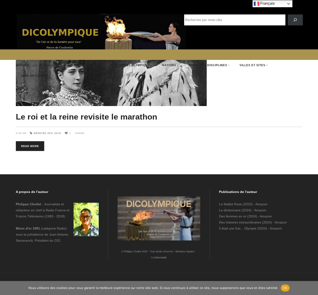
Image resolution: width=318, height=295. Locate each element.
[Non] (312, 288)
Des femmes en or (232, 216)
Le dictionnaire (230, 210)
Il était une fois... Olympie (237, 228)
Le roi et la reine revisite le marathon (86, 116)
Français (267, 3)
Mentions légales (185, 251)
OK (285, 288)
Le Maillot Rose (231, 204)
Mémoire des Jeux (47, 133)
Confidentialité (159, 257)
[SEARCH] (295, 19)
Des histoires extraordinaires (240, 222)
